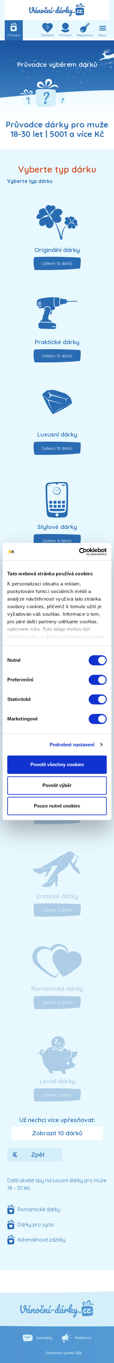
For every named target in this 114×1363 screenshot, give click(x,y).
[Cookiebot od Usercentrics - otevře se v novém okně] (80, 552)
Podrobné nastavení (72, 744)
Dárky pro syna (35, 1224)
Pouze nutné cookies (57, 805)
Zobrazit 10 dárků (57, 1133)
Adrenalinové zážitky (41, 1240)
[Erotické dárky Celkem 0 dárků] (57, 871)
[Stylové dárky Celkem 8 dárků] (57, 502)
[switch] (98, 680)
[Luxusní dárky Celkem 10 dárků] (57, 410)
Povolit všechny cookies (57, 764)
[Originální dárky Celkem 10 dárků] (57, 225)
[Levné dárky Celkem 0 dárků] (57, 1056)
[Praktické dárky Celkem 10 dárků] (57, 317)
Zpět (38, 1154)
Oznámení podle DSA (64, 1353)
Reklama (83, 1338)
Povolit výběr (57, 785)
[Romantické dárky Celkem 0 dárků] (57, 964)
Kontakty (44, 1338)
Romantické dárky (38, 1209)
